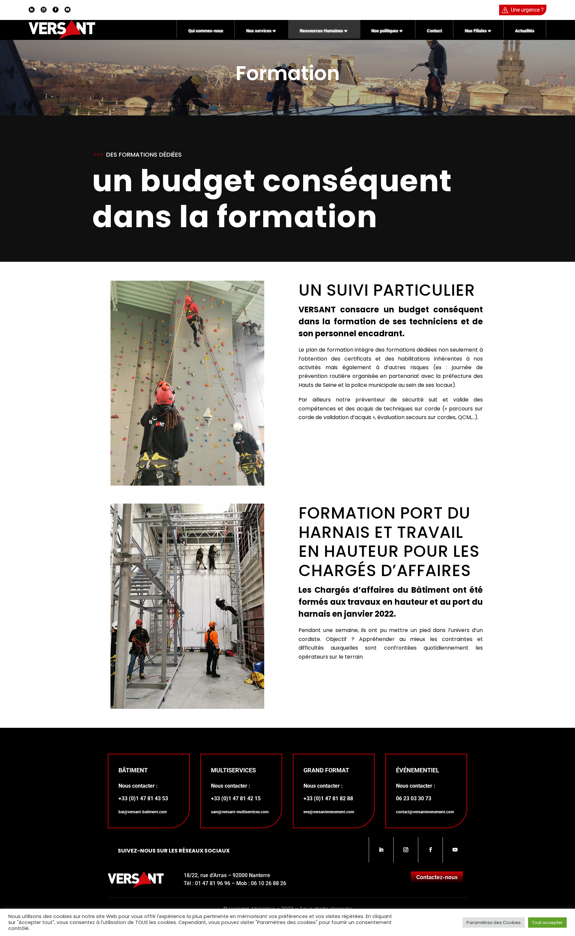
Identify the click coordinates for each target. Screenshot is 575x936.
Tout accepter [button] (547, 922)
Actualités (524, 30)
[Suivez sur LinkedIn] (32, 10)
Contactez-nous (437, 877)
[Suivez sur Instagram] (44, 10)
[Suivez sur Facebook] (56, 10)
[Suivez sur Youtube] (68, 10)
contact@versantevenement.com (425, 812)
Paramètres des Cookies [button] (494, 922)
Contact (434, 30)
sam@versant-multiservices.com (240, 812)
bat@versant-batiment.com (142, 812)
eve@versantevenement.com (328, 812)
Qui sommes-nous (205, 30)
